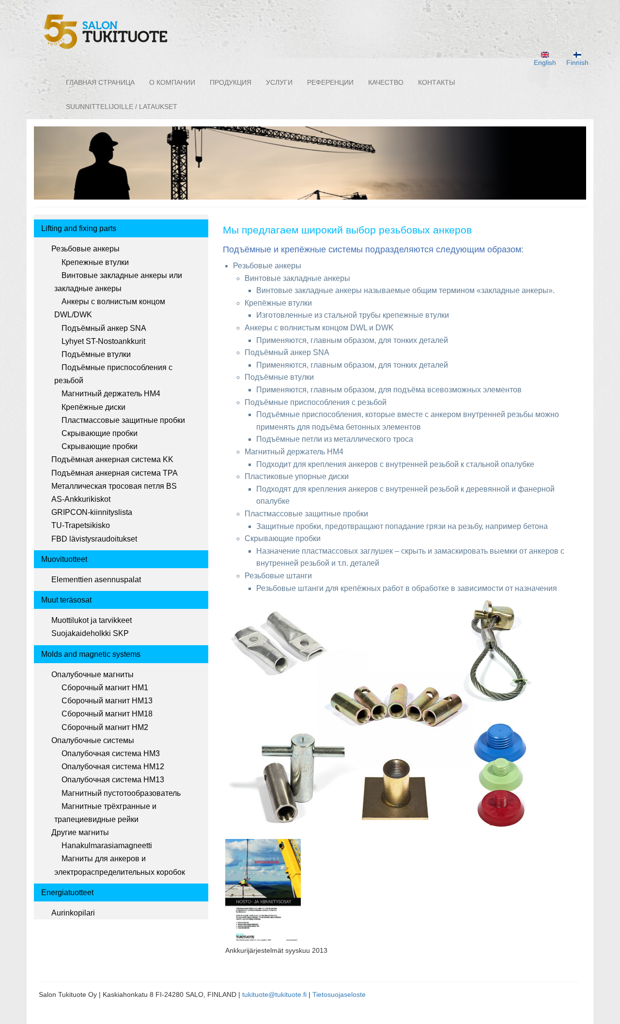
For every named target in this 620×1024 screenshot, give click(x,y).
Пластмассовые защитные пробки (123, 420)
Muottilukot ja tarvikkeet (91, 620)
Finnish (577, 62)
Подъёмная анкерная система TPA (114, 473)
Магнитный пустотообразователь (121, 793)
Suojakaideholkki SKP (90, 633)
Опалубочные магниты (92, 674)
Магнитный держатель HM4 (111, 393)
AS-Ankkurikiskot (80, 499)
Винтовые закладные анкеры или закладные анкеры (118, 282)
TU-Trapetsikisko (80, 525)
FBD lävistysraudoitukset (94, 539)
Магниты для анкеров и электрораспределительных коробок (119, 865)
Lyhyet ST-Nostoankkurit (103, 341)
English (545, 62)
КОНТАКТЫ (436, 82)
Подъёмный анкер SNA (104, 328)
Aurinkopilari (73, 913)
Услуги (279, 82)
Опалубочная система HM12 (113, 766)
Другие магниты (80, 832)
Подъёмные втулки (96, 354)
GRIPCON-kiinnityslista (91, 512)
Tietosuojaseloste (339, 994)
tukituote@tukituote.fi (274, 994)
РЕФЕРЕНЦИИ (330, 82)
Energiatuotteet (67, 892)
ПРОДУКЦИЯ (230, 82)
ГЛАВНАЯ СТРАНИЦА (100, 82)
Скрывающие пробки (100, 433)
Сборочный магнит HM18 (107, 714)
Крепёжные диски (93, 407)
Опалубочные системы (92, 740)
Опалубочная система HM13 (113, 780)
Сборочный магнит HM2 (105, 727)
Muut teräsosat (66, 600)
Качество (385, 82)
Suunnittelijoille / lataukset (121, 106)
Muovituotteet (64, 559)
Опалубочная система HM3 (111, 753)
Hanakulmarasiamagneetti (107, 845)
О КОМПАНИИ (172, 82)
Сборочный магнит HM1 (105, 687)
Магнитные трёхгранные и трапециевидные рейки (105, 812)
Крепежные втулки (95, 262)
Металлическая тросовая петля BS (114, 486)
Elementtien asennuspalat (96, 579)
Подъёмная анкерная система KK (112, 459)
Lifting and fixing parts (78, 228)
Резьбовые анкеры (85, 249)
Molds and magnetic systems (90, 654)
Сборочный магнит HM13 (107, 701)
